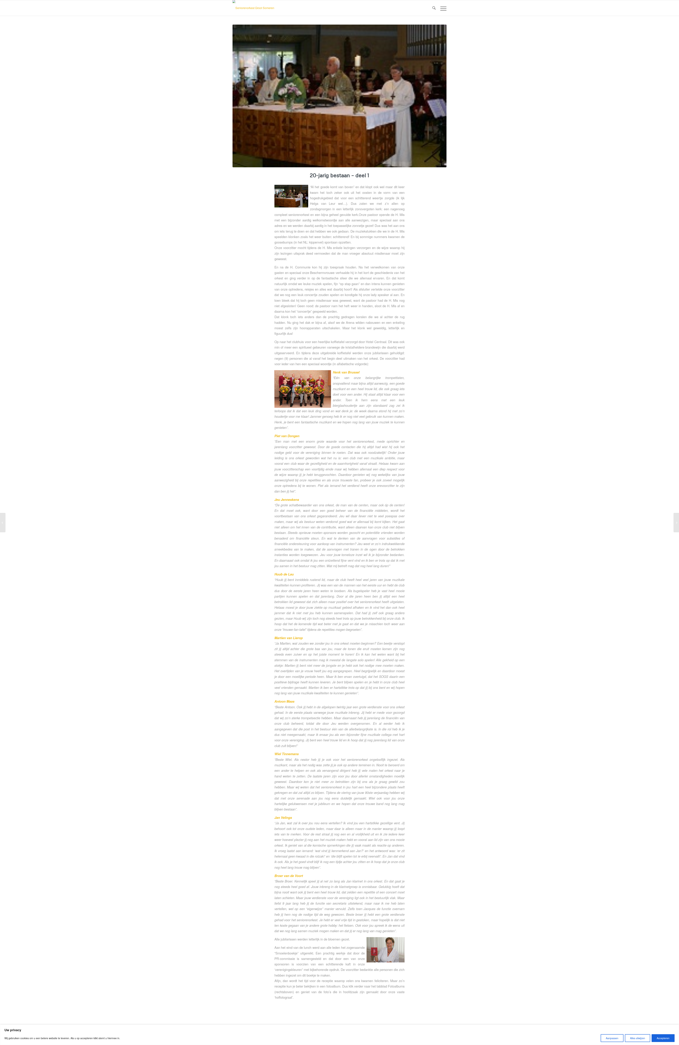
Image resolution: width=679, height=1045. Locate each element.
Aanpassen (612, 1038)
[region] (339, 1035)
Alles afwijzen (637, 1038)
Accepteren (663, 1038)
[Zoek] (434, 8)
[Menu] (442, 8)
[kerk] (339, 96)
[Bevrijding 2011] (2, 522)
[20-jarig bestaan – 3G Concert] (676, 522)
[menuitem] (434, 8)
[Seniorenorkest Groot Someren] (253, 8)
